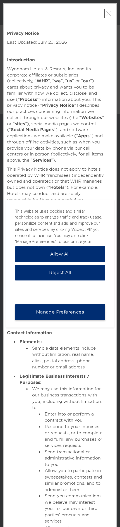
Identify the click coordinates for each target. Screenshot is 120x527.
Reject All (60, 272)
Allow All (60, 254)
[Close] (108, 13)
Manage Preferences (60, 312)
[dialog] (60, 263)
